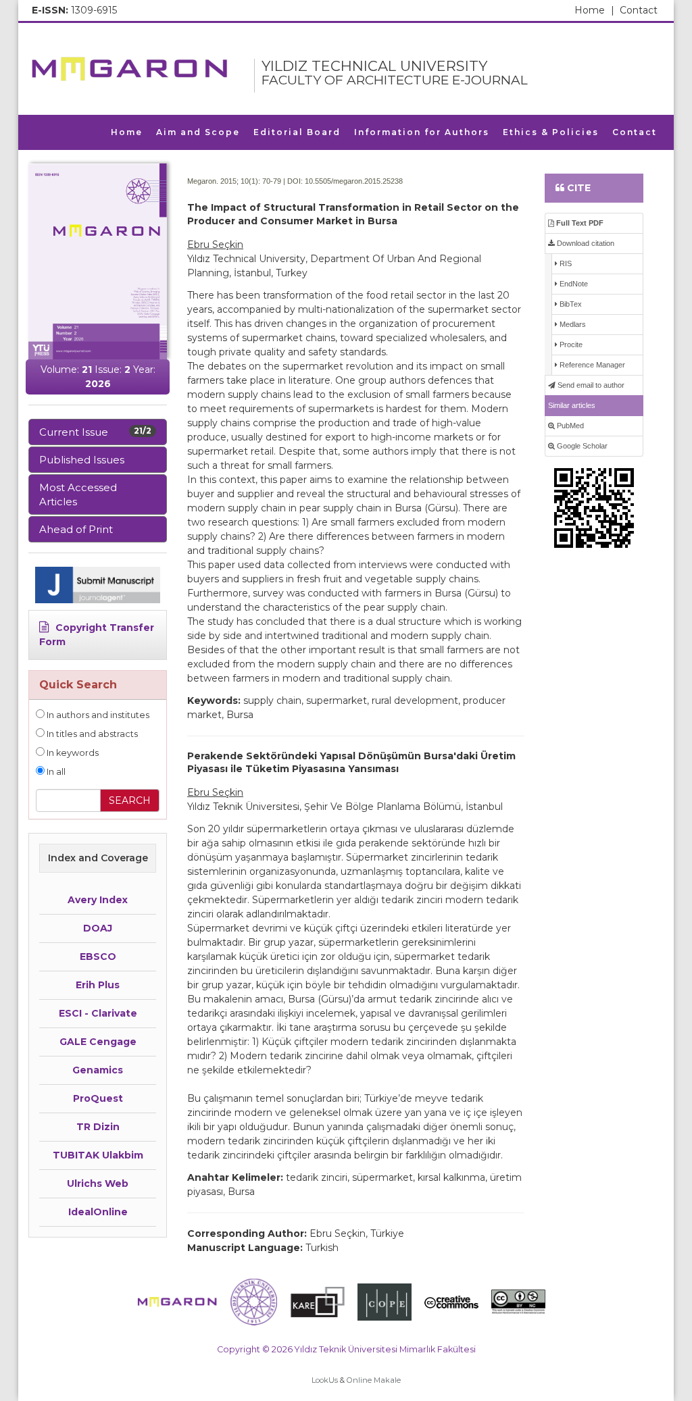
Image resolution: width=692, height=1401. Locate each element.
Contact (639, 10)
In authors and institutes (97, 715)
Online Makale (374, 1380)
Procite (570, 344)
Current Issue (95, 432)
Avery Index (98, 900)
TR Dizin (98, 1127)
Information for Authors (421, 132)
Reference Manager (591, 365)
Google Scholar (581, 446)
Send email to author (589, 385)
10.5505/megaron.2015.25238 (354, 181)
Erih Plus (98, 985)
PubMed (569, 426)
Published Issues (81, 459)
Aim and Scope (198, 132)
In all (55, 772)
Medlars (572, 324)
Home (594, 10)
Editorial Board (297, 132)
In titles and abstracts (91, 734)
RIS (565, 263)
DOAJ (97, 928)
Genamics (97, 1070)
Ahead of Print (76, 529)
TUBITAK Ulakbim (98, 1155)
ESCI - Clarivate (98, 1013)
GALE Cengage (98, 1042)
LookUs (325, 1380)
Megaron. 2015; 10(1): (223, 181)
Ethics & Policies (551, 132)
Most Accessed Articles (78, 494)
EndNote (573, 284)
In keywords (72, 753)
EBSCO (98, 956)
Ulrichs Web (97, 1183)
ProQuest (98, 1098)
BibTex (570, 304)
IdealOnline (98, 1212)
